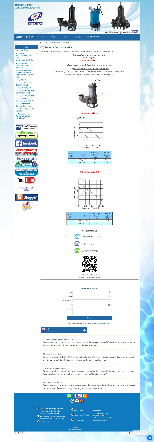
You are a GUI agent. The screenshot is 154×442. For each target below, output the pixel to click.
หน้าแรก (42, 43)
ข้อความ (69, 309)
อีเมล (70, 305)
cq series (66, 51)
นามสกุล (69, 296)
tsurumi (46, 51)
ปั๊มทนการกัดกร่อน (108, 51)
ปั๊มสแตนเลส (97, 51)
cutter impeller (74, 51)
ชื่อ (71, 292)
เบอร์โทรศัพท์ (67, 300)
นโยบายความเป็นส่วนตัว (100, 323)
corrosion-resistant (86, 51)
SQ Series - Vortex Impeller (52, 354)
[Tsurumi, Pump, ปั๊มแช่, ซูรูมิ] (75, 397)
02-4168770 (85, 237)
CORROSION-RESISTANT (56, 43)
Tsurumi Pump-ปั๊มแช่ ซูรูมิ (26, 189)
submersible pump (56, 51)
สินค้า (47, 43)
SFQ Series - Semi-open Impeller (54, 368)
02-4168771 (95, 237)
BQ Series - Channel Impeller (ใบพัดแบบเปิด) (58, 339)
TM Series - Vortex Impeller (53, 382)
